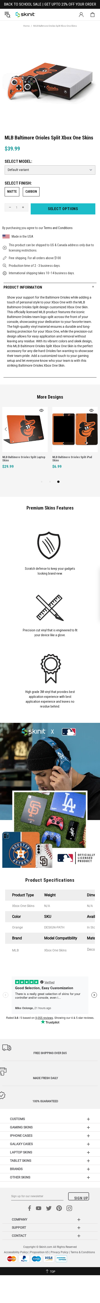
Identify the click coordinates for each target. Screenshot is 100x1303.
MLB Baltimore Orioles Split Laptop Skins (23, 459)
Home (26, 26)
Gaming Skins (21, 1127)
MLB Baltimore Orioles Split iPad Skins (72, 459)
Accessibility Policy (16, 1252)
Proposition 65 (39, 1252)
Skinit (25, 14)
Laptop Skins (21, 1152)
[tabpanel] (25, 443)
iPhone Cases (21, 1135)
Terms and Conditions (58, 228)
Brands (16, 1169)
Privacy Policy (59, 1252)
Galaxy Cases (21, 1144)
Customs (17, 1119)
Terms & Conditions (82, 1252)
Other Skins (20, 1177)
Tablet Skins (20, 1160)
